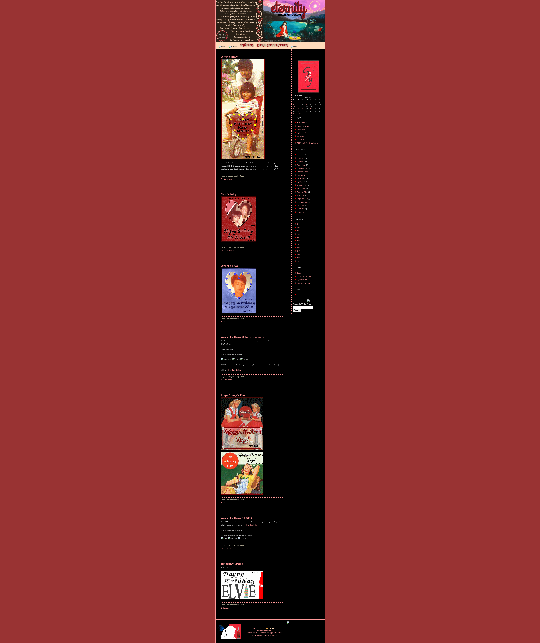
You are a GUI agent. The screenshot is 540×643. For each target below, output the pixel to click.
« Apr (294, 113)
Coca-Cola (300, 155)
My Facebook (301, 133)
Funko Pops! (301, 129)
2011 (298, 237)
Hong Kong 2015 (302, 168)
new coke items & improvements (242, 337)
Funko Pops (301, 165)
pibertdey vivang (232, 563)
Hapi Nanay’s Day (233, 395)
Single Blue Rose (302, 202)
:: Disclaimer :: (302, 123)
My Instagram (301, 136)
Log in (299, 295)
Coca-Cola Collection (304, 276)
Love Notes (301, 175)
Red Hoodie (301, 195)
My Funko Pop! (302, 280)
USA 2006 (300, 205)
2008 (298, 248)
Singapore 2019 (302, 199)
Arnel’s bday (229, 265)
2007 (298, 251)
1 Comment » (226, 608)
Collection (300, 161)
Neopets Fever (302, 185)
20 (302, 109)
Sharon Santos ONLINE (305, 283)
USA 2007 (300, 209)
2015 (298, 227)
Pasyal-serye (301, 188)
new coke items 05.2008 (236, 518)
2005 (298, 258)
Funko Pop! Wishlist (303, 126)
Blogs (299, 273)
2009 (298, 244)
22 (311, 109)
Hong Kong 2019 (302, 172)
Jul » (299, 113)
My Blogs (300, 182)
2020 (298, 224)
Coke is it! (300, 158)
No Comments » (227, 179)
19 (298, 109)
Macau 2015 (301, 178)
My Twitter (300, 139)
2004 (298, 261)
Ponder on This (302, 192)
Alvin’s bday (229, 56)
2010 (298, 241)
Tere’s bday (229, 194)
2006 (298, 254)
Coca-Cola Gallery (234, 370)
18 (294, 109)
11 (294, 106)
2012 (298, 234)
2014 (298, 231)
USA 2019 (300, 212)
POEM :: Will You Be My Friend (307, 143)
